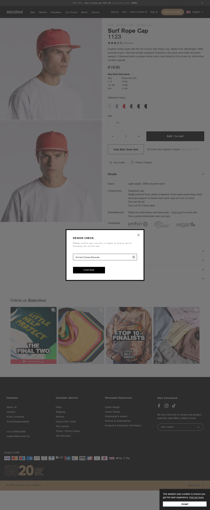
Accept (184, 504)
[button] (138, 234)
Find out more (196, 497)
